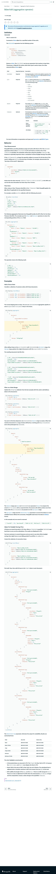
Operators (16, 6)
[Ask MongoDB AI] (51, 2)
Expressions (36, 139)
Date (15, 40)
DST (5, 190)
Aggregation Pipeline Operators (27, 6)
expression (38, 75)
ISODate (46, 514)
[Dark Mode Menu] (53, 2)
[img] (5, 22)
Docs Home (6, 6)
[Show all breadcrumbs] (12, 6)
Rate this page (7, 19)
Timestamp (28, 76)
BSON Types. (45, 139)
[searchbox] (30, 2)
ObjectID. (36, 76)
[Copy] (50, 47)
